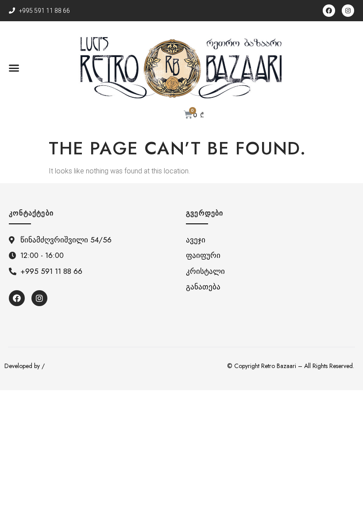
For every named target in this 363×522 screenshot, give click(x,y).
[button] (14, 68)
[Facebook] (329, 10)
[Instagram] (348, 10)
